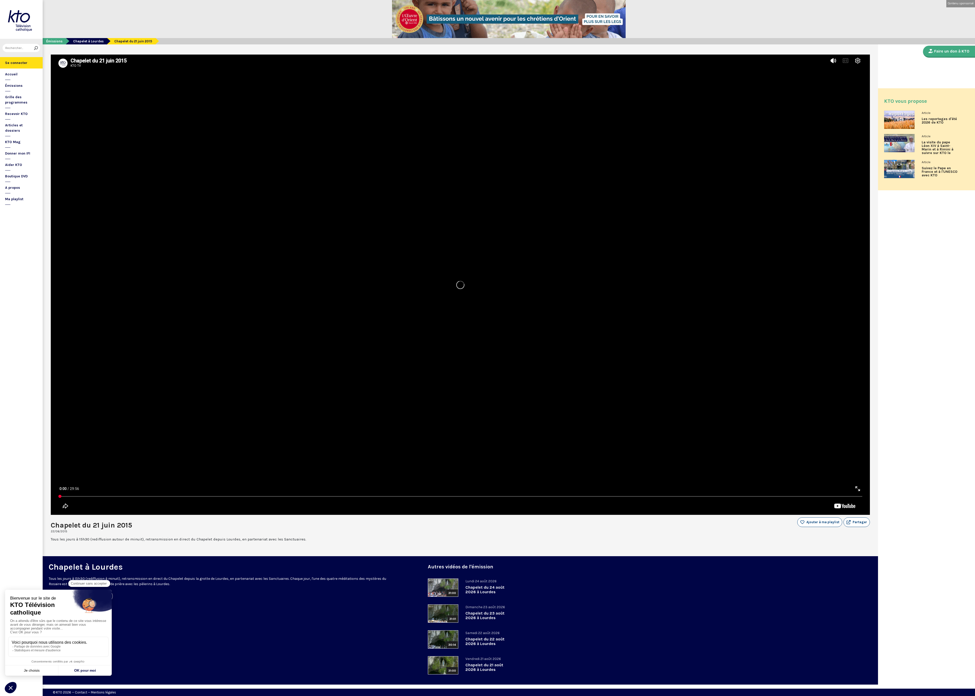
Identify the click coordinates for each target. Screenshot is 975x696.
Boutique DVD (16, 176)
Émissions (14, 85)
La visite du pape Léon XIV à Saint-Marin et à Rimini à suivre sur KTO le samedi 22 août (937, 149)
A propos (12, 187)
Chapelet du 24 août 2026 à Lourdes (485, 589)
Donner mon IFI (17, 153)
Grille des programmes (16, 100)
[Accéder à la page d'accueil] (21, 19)
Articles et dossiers (14, 128)
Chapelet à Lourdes (88, 41)
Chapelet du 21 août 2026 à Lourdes (484, 667)
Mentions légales (103, 692)
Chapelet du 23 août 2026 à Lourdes (485, 615)
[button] (856, 522)
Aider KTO (13, 165)
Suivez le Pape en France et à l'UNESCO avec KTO (939, 171)
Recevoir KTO (16, 114)
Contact (81, 692)
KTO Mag (13, 142)
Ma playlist (14, 199)
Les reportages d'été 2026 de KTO (939, 120)
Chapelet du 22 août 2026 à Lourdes (485, 641)
